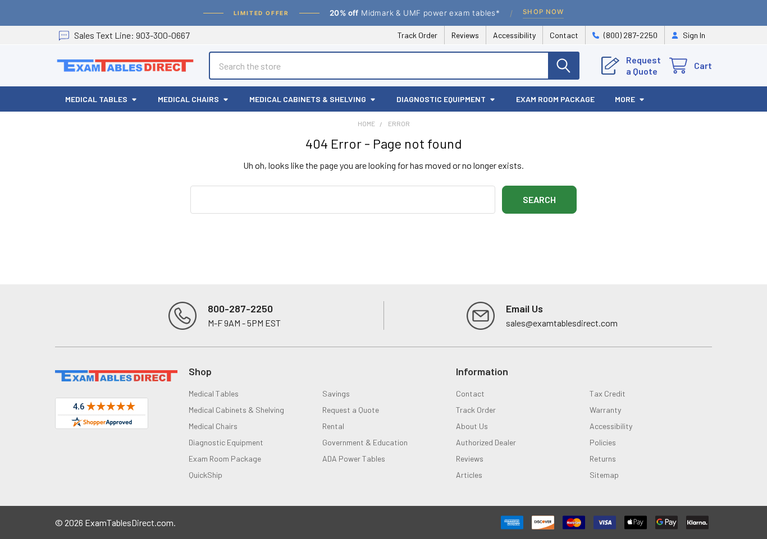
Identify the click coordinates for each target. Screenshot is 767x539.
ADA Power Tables (353, 458)
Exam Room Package (555, 99)
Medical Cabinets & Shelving (307, 99)
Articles (469, 475)
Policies (603, 442)
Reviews (465, 35)
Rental (333, 426)
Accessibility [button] (611, 426)
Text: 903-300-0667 (132, 35)
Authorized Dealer (486, 442)
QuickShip (205, 475)
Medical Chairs (188, 99)
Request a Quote (350, 409)
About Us (472, 426)
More (625, 99)
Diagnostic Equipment (441, 99)
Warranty (605, 409)
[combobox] (394, 66)
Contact (564, 35)
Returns (603, 458)
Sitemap (604, 475)
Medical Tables (96, 99)
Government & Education (365, 442)
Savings (336, 393)
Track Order (417, 35)
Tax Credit (608, 393)
